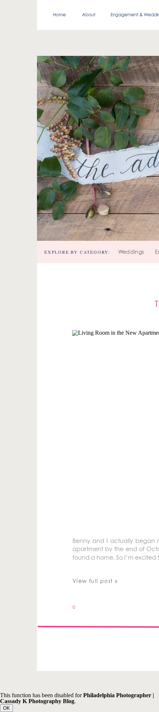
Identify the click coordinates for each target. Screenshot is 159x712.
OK (6, 708)
